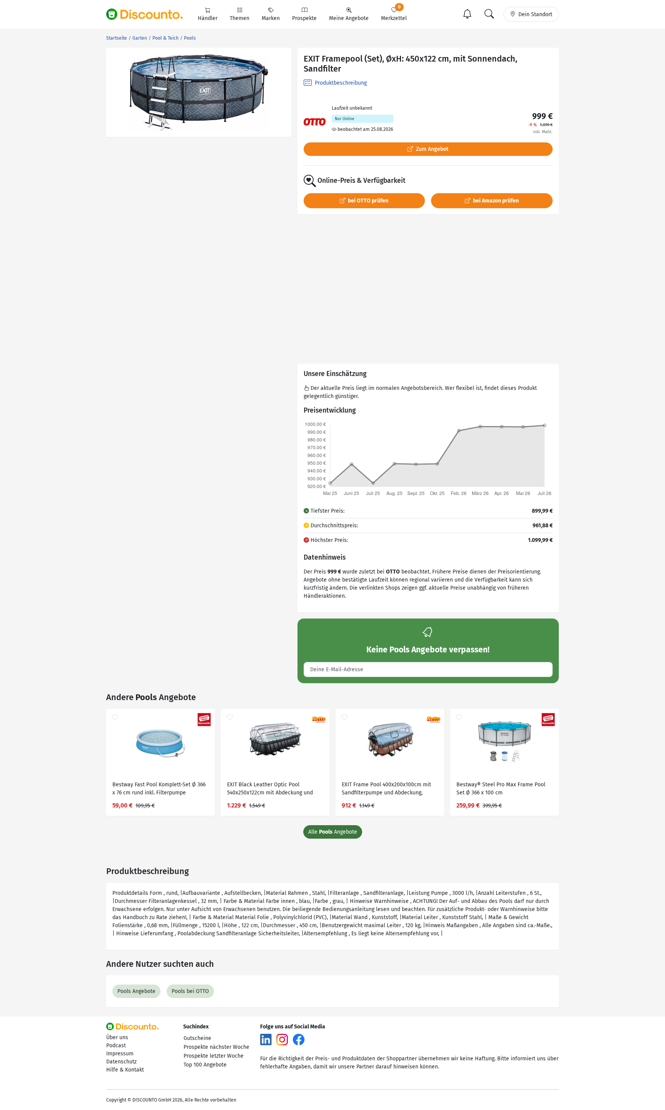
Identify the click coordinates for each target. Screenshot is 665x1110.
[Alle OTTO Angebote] (315, 122)
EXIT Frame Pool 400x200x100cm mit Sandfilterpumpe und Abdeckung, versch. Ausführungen (386, 789)
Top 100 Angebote (205, 1065)
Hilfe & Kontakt (125, 1070)
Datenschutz (121, 1061)
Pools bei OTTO (190, 991)
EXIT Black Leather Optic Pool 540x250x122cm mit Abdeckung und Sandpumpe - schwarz (270, 789)
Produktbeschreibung (340, 83)
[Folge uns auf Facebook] (298, 1039)
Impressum (120, 1053)
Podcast (116, 1045)
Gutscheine (197, 1038)
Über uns (117, 1037)
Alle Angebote (332, 832)
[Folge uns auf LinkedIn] (266, 1039)
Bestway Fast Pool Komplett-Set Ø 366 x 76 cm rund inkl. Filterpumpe (159, 788)
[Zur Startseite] (149, 14)
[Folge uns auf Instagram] (282, 1039)
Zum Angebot (431, 149)
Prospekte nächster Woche (216, 1047)
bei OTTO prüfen (367, 200)
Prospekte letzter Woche (214, 1056)
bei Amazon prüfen (495, 200)
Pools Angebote (136, 991)
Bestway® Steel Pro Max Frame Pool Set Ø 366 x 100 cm (500, 788)
